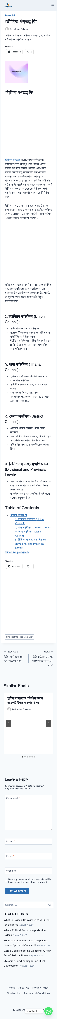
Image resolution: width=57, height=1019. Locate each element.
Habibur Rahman (20, 29)
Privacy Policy (40, 987)
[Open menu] (52, 5)
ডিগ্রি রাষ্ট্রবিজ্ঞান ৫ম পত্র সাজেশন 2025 (13, 656)
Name (10, 841)
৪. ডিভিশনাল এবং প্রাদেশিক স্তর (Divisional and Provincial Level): (30, 544)
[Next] (48, 723)
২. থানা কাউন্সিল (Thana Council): (33, 527)
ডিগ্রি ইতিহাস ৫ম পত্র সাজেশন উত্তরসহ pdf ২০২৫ (42, 658)
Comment (13, 798)
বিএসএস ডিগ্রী (10, 15)
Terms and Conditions (37, 993)
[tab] (22, 757)
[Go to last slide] (8, 723)
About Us (24, 987)
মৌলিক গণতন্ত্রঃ (13, 160)
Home (12, 987)
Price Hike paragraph (17, 552)
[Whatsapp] (48, 1011)
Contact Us (14, 993)
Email (10, 856)
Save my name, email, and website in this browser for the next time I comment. (29, 881)
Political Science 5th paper (19, 637)
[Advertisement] (28, 127)
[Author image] (7, 29)
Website (11, 870)
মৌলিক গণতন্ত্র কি (18, 515)
